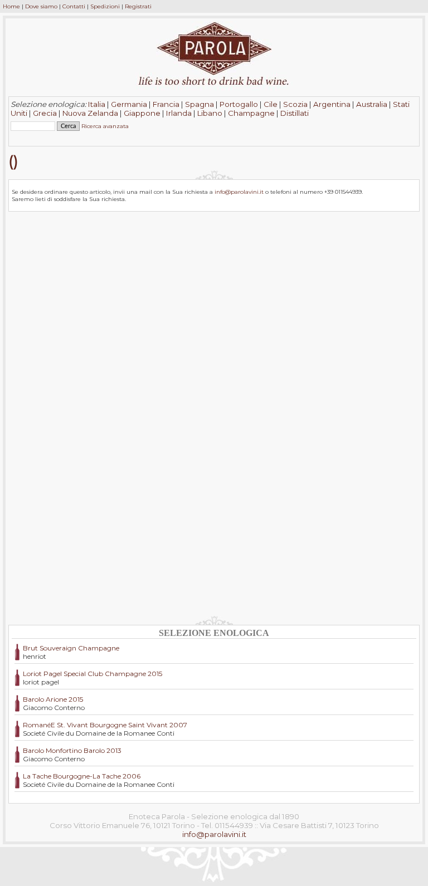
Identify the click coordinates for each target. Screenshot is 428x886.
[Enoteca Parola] (214, 72)
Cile (271, 104)
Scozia (295, 104)
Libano (209, 113)
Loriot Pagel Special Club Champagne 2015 (92, 673)
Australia (371, 104)
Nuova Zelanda (90, 113)
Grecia (45, 113)
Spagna (199, 104)
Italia (96, 104)
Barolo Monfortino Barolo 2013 (72, 750)
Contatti (73, 6)
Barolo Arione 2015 (53, 699)
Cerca (22, 135)
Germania (129, 104)
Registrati (138, 6)
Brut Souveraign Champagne (71, 648)
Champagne (251, 113)
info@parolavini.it (239, 191)
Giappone (142, 113)
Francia (166, 104)
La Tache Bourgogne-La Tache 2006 (81, 776)
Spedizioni (105, 6)
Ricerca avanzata (105, 126)
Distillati (294, 113)
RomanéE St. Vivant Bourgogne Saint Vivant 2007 (105, 725)
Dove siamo (41, 6)
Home (11, 6)
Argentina (332, 104)
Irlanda (179, 113)
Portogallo (239, 104)
